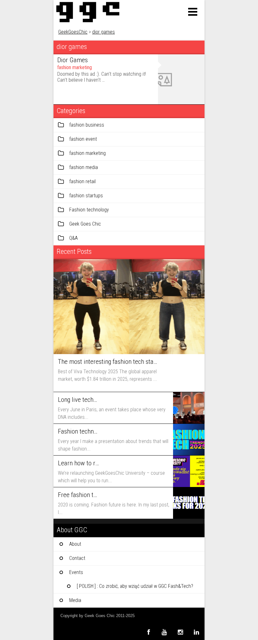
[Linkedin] (196, 632)
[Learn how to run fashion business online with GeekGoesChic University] (189, 471)
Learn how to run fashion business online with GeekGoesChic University (78, 463)
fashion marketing (74, 67)
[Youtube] (164, 632)
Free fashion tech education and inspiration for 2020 (78, 495)
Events (76, 572)
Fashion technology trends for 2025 (78, 431)
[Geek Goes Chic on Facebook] (148, 632)
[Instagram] (180, 632)
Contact (77, 558)
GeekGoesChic (72, 32)
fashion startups (86, 196)
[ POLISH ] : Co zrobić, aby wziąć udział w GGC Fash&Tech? (135, 586)
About (75, 544)
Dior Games (72, 60)
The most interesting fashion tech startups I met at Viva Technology (107, 361)
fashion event (83, 139)
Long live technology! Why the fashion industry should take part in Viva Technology (78, 399)
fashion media (83, 167)
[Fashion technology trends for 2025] (189, 439)
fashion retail (82, 181)
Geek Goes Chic (85, 224)
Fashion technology (89, 210)
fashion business (86, 125)
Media (75, 600)
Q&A (73, 238)
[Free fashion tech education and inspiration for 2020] (189, 503)
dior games (103, 32)
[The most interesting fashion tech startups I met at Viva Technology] (129, 306)
